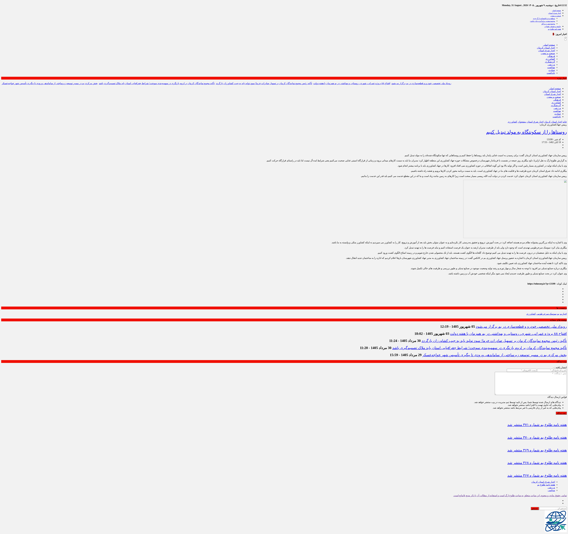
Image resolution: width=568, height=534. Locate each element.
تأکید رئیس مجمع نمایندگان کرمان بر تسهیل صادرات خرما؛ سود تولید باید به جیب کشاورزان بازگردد (264, 83)
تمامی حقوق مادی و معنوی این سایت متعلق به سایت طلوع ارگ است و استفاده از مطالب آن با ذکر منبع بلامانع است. (510, 495)
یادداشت (551, 73)
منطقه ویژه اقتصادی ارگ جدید (544, 18)
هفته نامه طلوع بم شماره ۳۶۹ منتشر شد (537, 450)
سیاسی (551, 490)
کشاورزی (550, 59)
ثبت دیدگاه (561, 413)
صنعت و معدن (555, 16)
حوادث (551, 70)
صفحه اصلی (556, 10)
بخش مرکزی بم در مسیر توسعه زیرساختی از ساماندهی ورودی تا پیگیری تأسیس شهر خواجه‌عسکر (50, 83)
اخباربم (563, 314)
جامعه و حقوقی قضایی (552, 26)
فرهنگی (551, 56)
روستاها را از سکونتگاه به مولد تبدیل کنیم (526, 132)
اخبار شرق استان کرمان (543, 482)
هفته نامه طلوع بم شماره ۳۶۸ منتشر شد (537, 463)
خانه (565, 122)
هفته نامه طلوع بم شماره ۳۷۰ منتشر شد (537, 437)
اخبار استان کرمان (546, 47)
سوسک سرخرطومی (546, 314)
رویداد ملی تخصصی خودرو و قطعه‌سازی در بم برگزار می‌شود (421, 83)
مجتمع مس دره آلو (548, 24)
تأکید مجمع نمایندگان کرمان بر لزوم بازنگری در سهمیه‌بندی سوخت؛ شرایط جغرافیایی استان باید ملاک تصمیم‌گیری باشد (157, 83)
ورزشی (551, 64)
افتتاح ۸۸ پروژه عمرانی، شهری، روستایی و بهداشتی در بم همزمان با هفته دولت (351, 83)
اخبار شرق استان (554, 13)
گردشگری (550, 61)
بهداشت (551, 67)
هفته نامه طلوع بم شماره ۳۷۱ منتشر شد (537, 425)
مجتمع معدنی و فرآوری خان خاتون (542, 21)
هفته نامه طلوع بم (554, 29)
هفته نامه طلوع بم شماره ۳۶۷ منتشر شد (537, 475)
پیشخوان (522, 122)
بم (558, 314)
